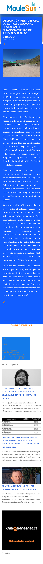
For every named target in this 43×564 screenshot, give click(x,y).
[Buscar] (39, 7)
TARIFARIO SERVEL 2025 (21, 325)
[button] (4, 44)
